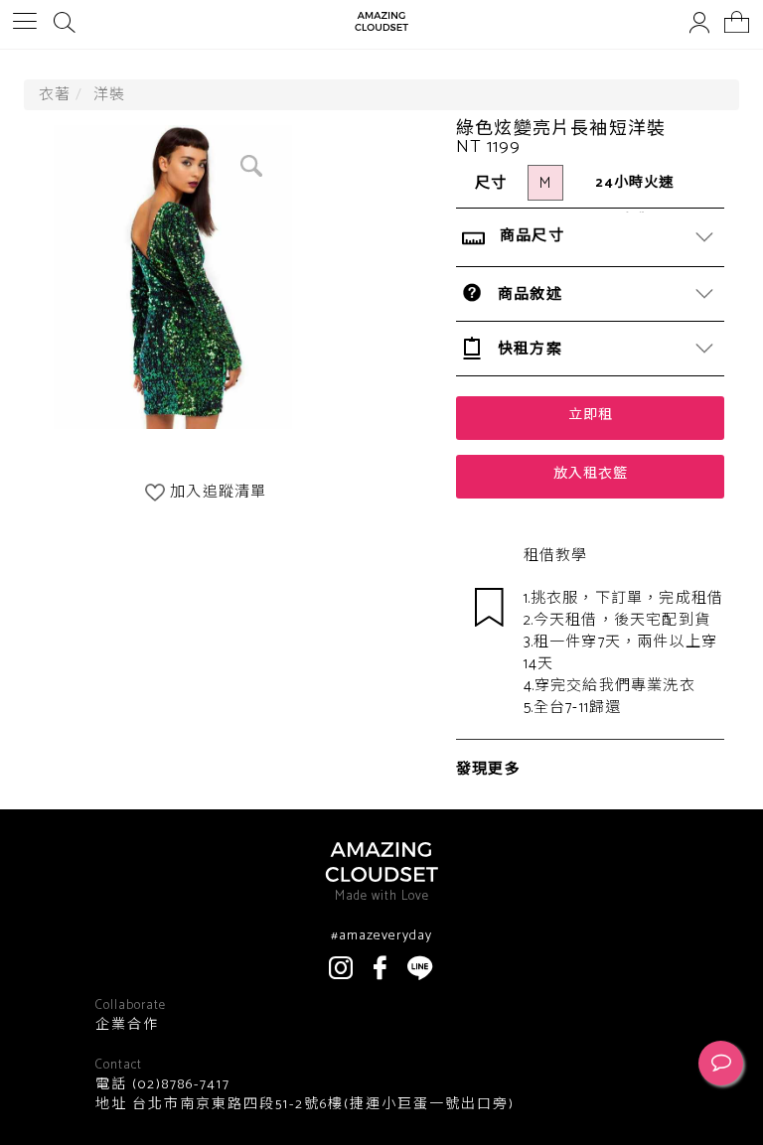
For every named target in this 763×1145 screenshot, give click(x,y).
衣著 (55, 94)
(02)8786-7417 (178, 1084)
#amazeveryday (381, 936)
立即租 (590, 415)
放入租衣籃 (590, 474)
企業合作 (127, 1026)
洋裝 (109, 94)
